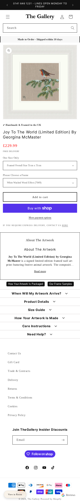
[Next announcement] (73, 5)
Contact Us (14, 353)
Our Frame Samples (60, 284)
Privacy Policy (16, 415)
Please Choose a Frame (15, 175)
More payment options (40, 217)
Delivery (13, 380)
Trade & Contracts (19, 371)
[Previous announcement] (7, 5)
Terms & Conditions (20, 397)
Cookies (12, 406)
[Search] (72, 28)
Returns (12, 388)
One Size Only (11, 157)
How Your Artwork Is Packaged (25, 284)
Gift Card (13, 362)
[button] (7, 17)
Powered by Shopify (51, 499)
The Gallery (34, 499)
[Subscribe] (63, 440)
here (65, 225)
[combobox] (40, 28)
